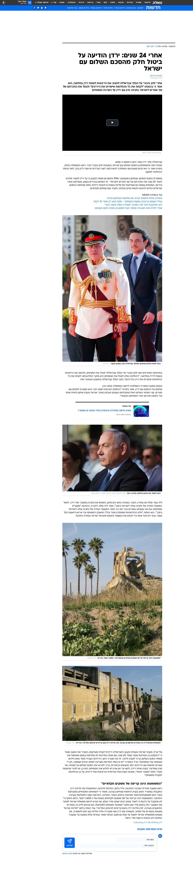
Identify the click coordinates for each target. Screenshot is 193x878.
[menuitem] (146, 2)
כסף (105, 3)
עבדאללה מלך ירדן (151, 823)
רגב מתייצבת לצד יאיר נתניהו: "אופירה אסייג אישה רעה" (133, 205)
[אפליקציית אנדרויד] (45, 7)
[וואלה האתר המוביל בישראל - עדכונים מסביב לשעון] (157, 2)
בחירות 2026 (84, 8)
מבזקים (140, 8)
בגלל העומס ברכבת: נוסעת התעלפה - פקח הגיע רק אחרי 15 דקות (128, 201)
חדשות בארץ (119, 8)
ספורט (138, 3)
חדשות (148, 3)
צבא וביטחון (131, 8)
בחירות (130, 3)
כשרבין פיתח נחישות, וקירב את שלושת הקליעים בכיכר (134, 198)
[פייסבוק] (34, 7)
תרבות (121, 3)
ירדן (160, 823)
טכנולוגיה (71, 3)
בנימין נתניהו (138, 823)
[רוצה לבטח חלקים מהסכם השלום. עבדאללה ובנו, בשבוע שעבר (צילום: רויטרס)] (112, 290)
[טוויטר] (38, 7)
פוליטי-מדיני (108, 8)
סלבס (112, 3)
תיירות (81, 3)
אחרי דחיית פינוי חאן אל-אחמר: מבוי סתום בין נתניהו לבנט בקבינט (128, 208)
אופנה (61, 3)
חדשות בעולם (96, 8)
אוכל (98, 3)
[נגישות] (3, 2)
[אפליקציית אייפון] (41, 7)
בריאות (90, 3)
